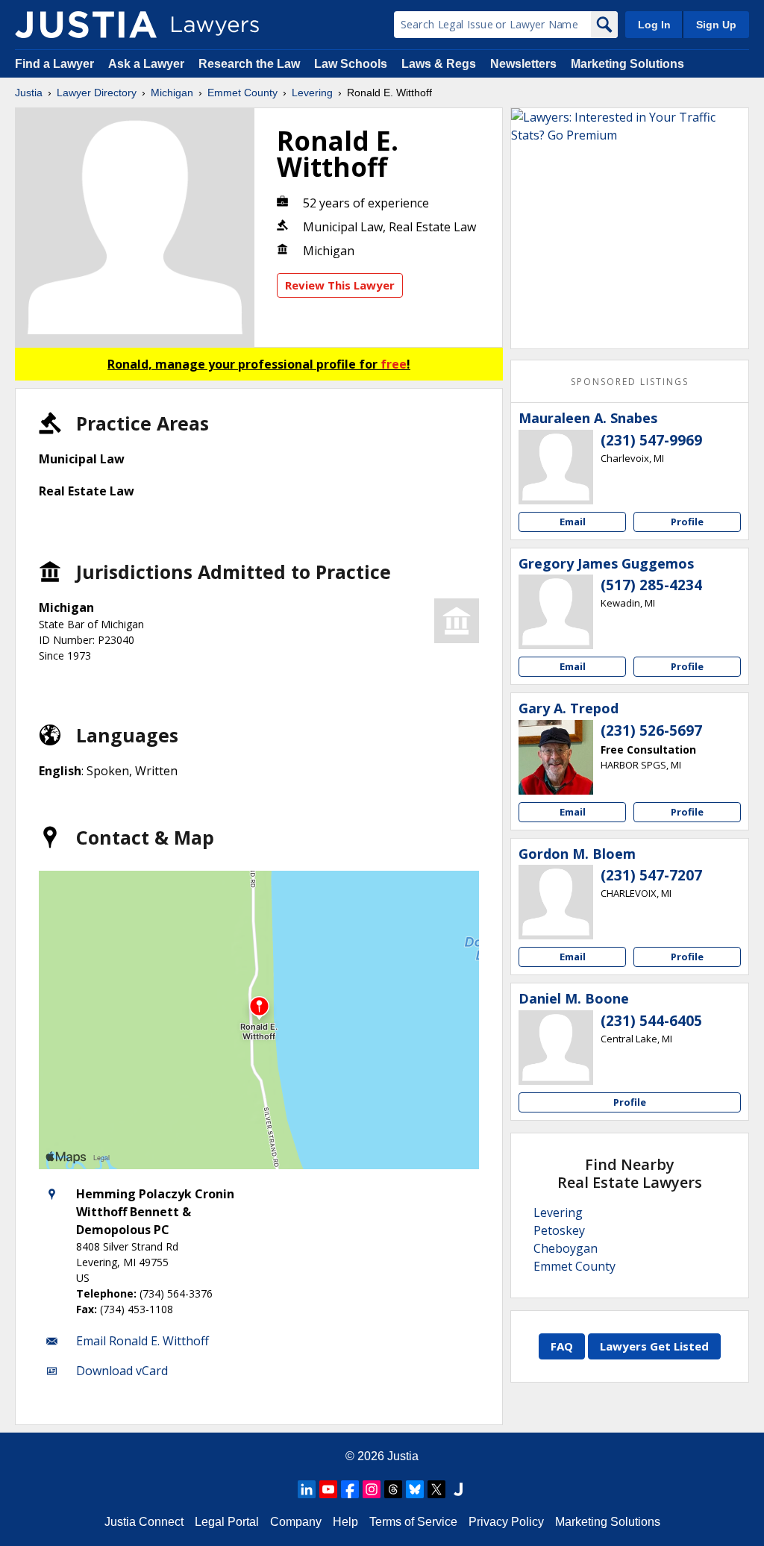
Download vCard (122, 1370)
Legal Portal (227, 1521)
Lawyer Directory (97, 92)
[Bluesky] (415, 1489)
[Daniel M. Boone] (556, 1047)
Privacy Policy (506, 1521)
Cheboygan (565, 1248)
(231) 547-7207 (651, 875)
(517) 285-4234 (651, 585)
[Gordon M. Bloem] (556, 902)
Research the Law (249, 63)
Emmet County (242, 92)
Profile (687, 521)
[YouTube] (328, 1489)
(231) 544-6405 (651, 1020)
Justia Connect (144, 1521)
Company (296, 1521)
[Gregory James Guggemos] (556, 612)
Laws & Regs (438, 63)
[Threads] (393, 1489)
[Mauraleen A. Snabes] (556, 467)
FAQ (562, 1346)
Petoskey (559, 1230)
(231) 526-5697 (651, 730)
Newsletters (523, 63)
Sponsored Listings (630, 381)
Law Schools (350, 63)
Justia (29, 92)
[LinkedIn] (307, 1489)
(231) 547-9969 (651, 440)
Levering (312, 92)
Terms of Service (413, 1521)
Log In (654, 25)
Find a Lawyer (54, 63)
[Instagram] (372, 1489)
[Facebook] (350, 1489)
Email (573, 521)
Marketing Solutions (627, 63)
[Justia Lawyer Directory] (86, 24)
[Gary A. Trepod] (556, 757)
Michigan (172, 92)
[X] (436, 1489)
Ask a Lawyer (147, 63)
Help (345, 1521)
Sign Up (716, 25)
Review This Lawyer (340, 285)
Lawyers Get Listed (654, 1346)
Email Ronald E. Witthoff (142, 1341)
